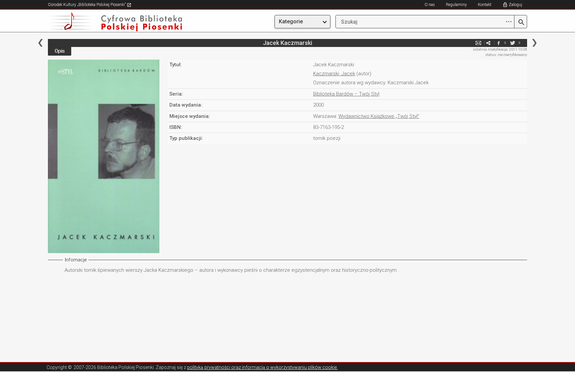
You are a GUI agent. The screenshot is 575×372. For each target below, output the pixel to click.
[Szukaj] (520, 22)
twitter (512, 43)
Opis (60, 51)
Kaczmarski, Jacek (334, 74)
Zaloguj (515, 4)
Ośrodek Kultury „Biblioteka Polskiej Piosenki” (87, 4)
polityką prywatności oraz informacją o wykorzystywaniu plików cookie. (262, 367)
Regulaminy (456, 4)
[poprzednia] (40, 43)
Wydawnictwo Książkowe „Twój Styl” (378, 116)
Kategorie (291, 21)
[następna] (534, 43)
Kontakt (484, 4)
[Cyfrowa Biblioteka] (120, 21)
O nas (430, 4)
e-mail (478, 43)
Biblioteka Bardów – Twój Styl (346, 94)
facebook (498, 43)
